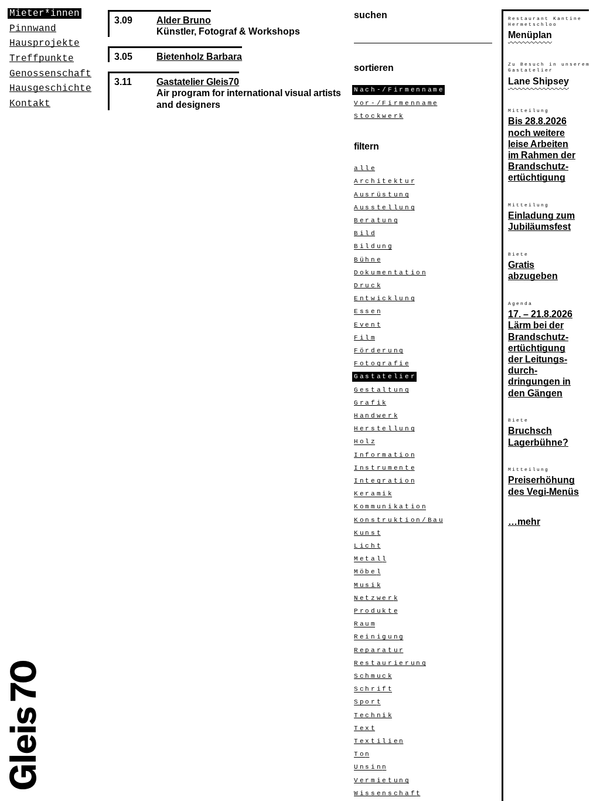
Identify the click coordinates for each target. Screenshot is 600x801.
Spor (367, 702)
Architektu (384, 181)
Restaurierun (390, 663)
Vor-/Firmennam (395, 103)
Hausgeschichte (50, 88)
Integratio (384, 480)
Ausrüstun (381, 194)
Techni (373, 715)
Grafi (370, 402)
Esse (367, 311)
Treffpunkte (41, 58)
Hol (364, 442)
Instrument (384, 467)
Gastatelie (384, 377)
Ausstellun (384, 207)
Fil (364, 337)
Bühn (367, 259)
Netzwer (376, 598)
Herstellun (384, 428)
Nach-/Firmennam (398, 90)
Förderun (378, 350)
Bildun (373, 246)
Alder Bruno (183, 20)
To (361, 754)
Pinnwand (32, 28)
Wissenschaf (387, 793)
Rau (364, 624)
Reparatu (378, 650)
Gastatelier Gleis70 (197, 82)
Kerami (373, 494)
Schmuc (373, 676)
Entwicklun (384, 298)
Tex (364, 728)
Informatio (384, 455)
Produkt (376, 611)
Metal (370, 559)
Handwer (376, 415)
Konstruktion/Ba (398, 520)
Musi (367, 585)
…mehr (524, 522)
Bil (364, 233)
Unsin (370, 767)
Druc (367, 285)
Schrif (373, 689)
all (364, 168)
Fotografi (381, 363)
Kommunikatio (390, 507)
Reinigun (378, 637)
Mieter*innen (44, 13)
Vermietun (381, 780)
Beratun (376, 220)
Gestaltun (381, 389)
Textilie (378, 741)
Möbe (367, 572)
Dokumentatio (390, 272)
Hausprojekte (44, 43)
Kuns (367, 533)
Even (367, 324)
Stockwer (378, 116)
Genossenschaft (50, 74)
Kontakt (29, 104)
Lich (367, 545)
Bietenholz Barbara (199, 57)
